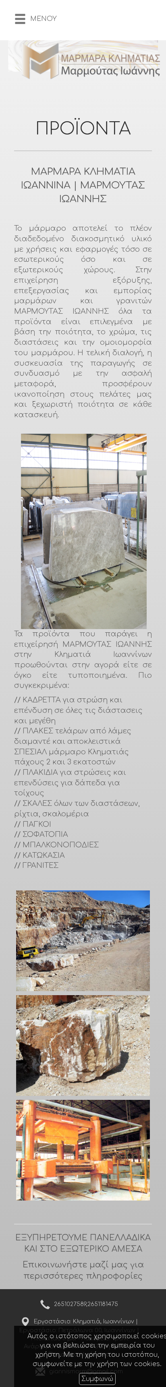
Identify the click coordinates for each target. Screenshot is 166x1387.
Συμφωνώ (97, 1379)
